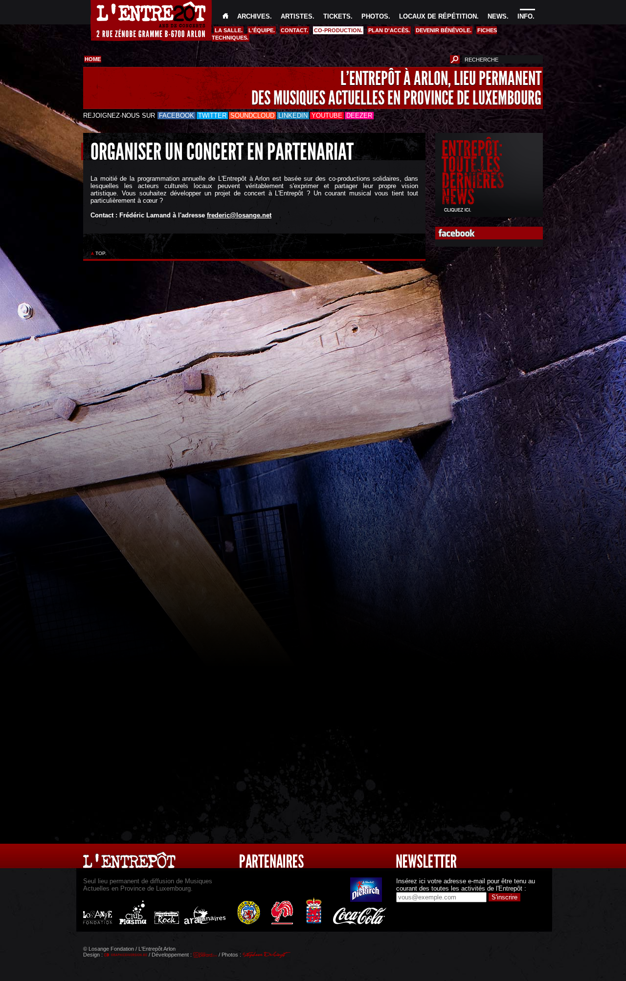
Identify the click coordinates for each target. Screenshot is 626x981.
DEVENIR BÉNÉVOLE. (443, 30)
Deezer (359, 115)
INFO (525, 16)
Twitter (212, 115)
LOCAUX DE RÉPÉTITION (438, 16)
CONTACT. (294, 30)
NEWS (497, 16)
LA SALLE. (229, 30)
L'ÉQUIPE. (261, 30)
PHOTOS (374, 16)
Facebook (176, 115)
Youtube (327, 115)
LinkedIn (293, 115)
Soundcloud (252, 115)
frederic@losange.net (239, 215)
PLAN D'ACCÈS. (389, 30)
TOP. (101, 253)
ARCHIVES (253, 16)
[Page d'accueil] (225, 16)
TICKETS (337, 16)
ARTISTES (297, 16)
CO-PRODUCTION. (338, 30)
